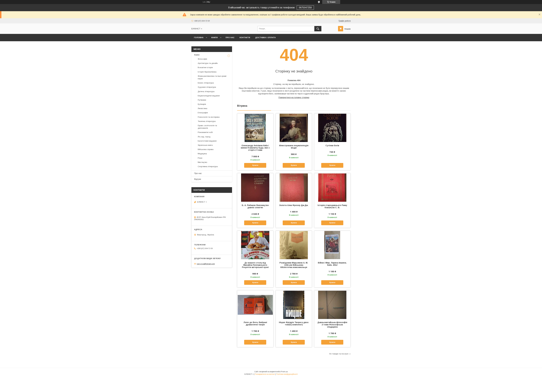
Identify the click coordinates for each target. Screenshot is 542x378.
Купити (255, 165)
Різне (200, 158)
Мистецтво (202, 162)
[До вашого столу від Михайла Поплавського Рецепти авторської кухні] (255, 245)
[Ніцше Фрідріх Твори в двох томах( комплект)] (294, 304)
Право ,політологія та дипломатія (207, 126)
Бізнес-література (206, 83)
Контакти (245, 37)
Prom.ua (284, 372)
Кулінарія (202, 104)
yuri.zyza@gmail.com (206, 264)
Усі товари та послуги (338, 354)
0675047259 (305, 7)
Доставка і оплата (265, 37)
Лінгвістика (202, 108)
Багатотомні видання (207, 141)
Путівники (202, 100)
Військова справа (205, 149)
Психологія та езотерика (208, 117)
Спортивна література (208, 166)
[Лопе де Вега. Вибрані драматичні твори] (255, 304)
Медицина (202, 154)
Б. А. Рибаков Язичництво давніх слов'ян (255, 206)
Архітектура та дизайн (208, 63)
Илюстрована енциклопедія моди (293, 146)
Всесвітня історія (205, 67)
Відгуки (197, 179)
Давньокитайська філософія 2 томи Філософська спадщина (332, 324)
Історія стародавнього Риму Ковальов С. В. (332, 206)
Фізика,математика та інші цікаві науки (212, 77)
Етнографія (203, 113)
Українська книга (205, 145)
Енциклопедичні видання (209, 96)
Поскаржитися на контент (265, 374)
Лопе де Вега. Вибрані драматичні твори (255, 323)
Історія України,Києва (207, 72)
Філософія (202, 59)
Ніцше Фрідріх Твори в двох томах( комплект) (294, 323)
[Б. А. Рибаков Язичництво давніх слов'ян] (255, 187)
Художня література (207, 87)
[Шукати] (317, 28)
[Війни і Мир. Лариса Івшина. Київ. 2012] (332, 245)
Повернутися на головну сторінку (293, 97)
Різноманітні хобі (205, 132)
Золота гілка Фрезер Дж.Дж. (293, 205)
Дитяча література (206, 91)
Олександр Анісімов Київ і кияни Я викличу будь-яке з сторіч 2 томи (255, 147)
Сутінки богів (332, 145)
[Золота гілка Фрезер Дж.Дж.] (294, 187)
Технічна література (207, 121)
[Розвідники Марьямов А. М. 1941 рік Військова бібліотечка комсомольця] (294, 245)
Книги (214, 37)
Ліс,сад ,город (204, 137)
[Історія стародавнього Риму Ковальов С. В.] (332, 187)
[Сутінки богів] (332, 128)
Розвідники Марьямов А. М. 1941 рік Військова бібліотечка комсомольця (293, 265)
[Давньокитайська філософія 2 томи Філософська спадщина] (332, 304)
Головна (198, 37)
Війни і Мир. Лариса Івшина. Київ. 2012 (332, 264)
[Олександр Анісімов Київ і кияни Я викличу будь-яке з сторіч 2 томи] (255, 128)
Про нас (230, 37)
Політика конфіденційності (287, 374)
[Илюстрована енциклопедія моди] (294, 128)
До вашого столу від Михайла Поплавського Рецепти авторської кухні (255, 265)
